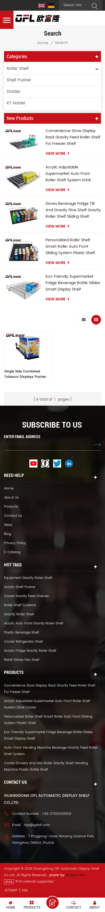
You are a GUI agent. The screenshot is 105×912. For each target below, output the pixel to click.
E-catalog (12, 552)
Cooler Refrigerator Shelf (23, 641)
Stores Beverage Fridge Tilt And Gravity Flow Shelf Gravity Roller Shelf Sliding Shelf (73, 210)
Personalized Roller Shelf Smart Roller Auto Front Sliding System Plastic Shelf (70, 246)
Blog (7, 534)
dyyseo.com (75, 875)
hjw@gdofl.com (37, 825)
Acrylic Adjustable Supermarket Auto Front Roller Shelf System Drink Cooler (68, 173)
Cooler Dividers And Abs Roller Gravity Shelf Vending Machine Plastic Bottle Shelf (46, 766)
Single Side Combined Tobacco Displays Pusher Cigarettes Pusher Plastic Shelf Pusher (25, 374)
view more (55, 154)
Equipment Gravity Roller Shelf (28, 578)
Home (42, 43)
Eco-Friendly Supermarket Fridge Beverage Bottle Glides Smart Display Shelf (73, 282)
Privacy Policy (15, 543)
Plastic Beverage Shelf (21, 632)
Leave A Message (52, 902)
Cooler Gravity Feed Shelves (26, 596)
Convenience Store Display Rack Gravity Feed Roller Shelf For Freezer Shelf (73, 137)
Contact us (13, 515)
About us (11, 497)
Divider (13, 91)
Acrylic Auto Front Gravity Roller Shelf (33, 623)
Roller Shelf (18, 68)
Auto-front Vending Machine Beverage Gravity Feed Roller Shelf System (50, 751)
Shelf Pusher (19, 80)
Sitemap (11, 890)
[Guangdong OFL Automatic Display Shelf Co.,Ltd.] (38, 18)
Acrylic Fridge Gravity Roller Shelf (30, 650)
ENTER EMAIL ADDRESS (22, 437)
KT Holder (16, 103)
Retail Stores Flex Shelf (21, 659)
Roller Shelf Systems (20, 605)
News (8, 524)
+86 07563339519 (56, 813)
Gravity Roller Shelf (19, 614)
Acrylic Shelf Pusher (19, 587)
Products (11, 506)
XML (25, 890)
